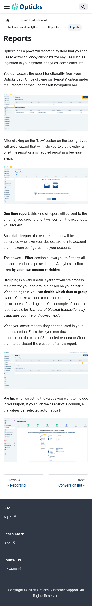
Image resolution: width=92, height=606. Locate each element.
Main (8, 517)
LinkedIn (10, 569)
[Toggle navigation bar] (7, 6)
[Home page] (8, 20)
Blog (7, 543)
